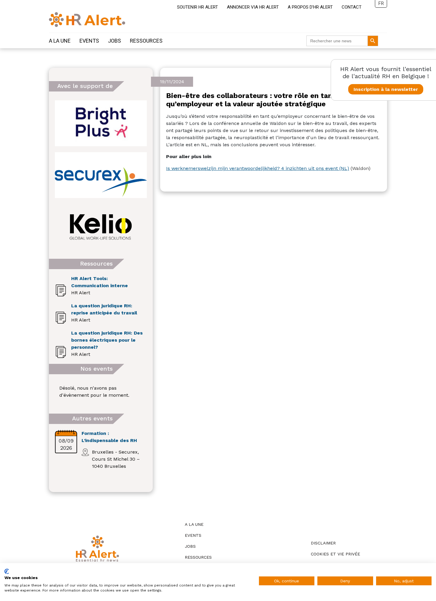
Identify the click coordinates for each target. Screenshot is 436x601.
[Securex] (101, 175)
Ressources (146, 41)
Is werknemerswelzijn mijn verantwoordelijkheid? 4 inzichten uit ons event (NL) (257, 168)
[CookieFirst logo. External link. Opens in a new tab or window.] (6, 571)
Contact (352, 7)
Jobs (114, 41)
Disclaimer (323, 543)
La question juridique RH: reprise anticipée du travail (104, 309)
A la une (60, 41)
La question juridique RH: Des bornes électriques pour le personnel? (107, 340)
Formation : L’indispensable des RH (109, 436)
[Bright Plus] (101, 123)
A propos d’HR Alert (310, 7)
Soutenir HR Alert (197, 7)
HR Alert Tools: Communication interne (99, 282)
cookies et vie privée (335, 554)
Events (89, 41)
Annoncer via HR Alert (253, 7)
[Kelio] (101, 227)
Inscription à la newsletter (386, 89)
